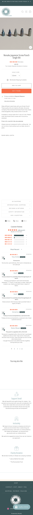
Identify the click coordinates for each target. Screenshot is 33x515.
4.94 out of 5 (21, 230)
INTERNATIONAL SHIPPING (16, 205)
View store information (9, 101)
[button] (14, 62)
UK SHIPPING (16, 201)
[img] (14, 254)
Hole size (16, 72)
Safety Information (16, 212)
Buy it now (16, 91)
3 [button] (17, 349)
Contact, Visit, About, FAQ (16, 487)
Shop (16, 483)
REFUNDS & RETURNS (16, 208)
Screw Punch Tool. (22, 109)
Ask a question (16, 215)
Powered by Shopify (16, 513)
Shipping (14, 66)
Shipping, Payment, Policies (16, 491)
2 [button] (14, 349)
